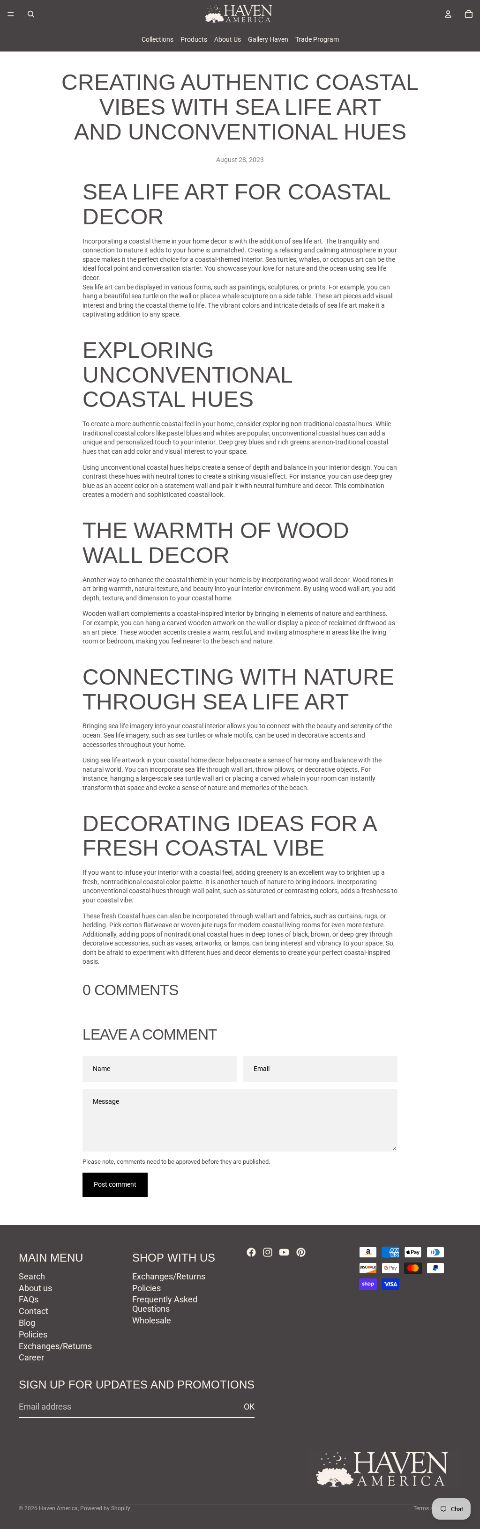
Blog (27, 1323)
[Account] (448, 14)
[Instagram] (267, 1252)
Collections (157, 39)
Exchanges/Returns (55, 1346)
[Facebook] (251, 1252)
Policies (33, 1334)
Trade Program (317, 39)
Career (31, 1357)
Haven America (58, 1508)
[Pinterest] (301, 1252)
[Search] (31, 14)
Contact (33, 1311)
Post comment (115, 1184)
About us (35, 1288)
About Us (227, 39)
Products (193, 39)
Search (32, 1276)
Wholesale (151, 1320)
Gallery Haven (268, 39)
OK (249, 1406)
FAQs (28, 1299)
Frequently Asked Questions (164, 1304)
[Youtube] (284, 1252)
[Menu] (11, 14)
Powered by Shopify (105, 1508)
